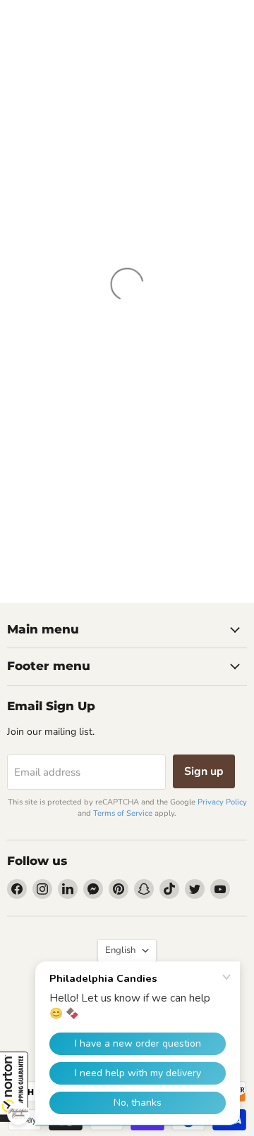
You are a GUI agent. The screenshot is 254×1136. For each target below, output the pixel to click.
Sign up (204, 771)
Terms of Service (122, 813)
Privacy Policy (222, 802)
